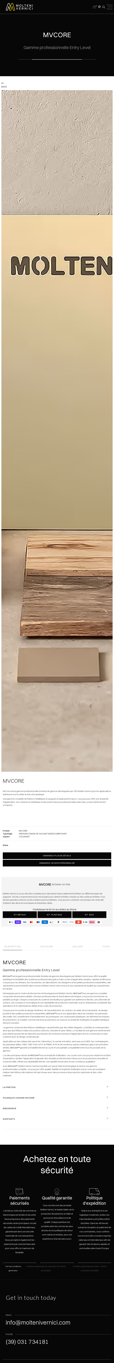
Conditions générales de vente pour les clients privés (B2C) (46, 1268)
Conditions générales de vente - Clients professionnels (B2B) (89, 1268)
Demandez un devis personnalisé (57, 863)
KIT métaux (20, 915)
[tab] (12, 945)
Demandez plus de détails (57, 855)
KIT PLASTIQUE (54, 915)
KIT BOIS (89, 915)
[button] (99, 6)
